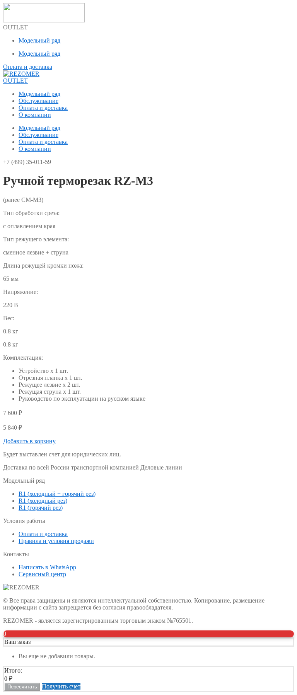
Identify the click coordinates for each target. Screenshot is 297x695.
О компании (35, 114)
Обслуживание (38, 100)
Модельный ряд (39, 40)
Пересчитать (22, 687)
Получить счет (61, 686)
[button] (29, 441)
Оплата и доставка (43, 107)
